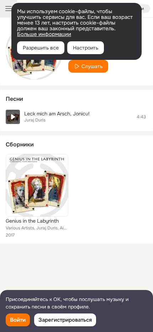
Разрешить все (41, 48)
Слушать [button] (91, 66)
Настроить (85, 48)
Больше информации (44, 34)
